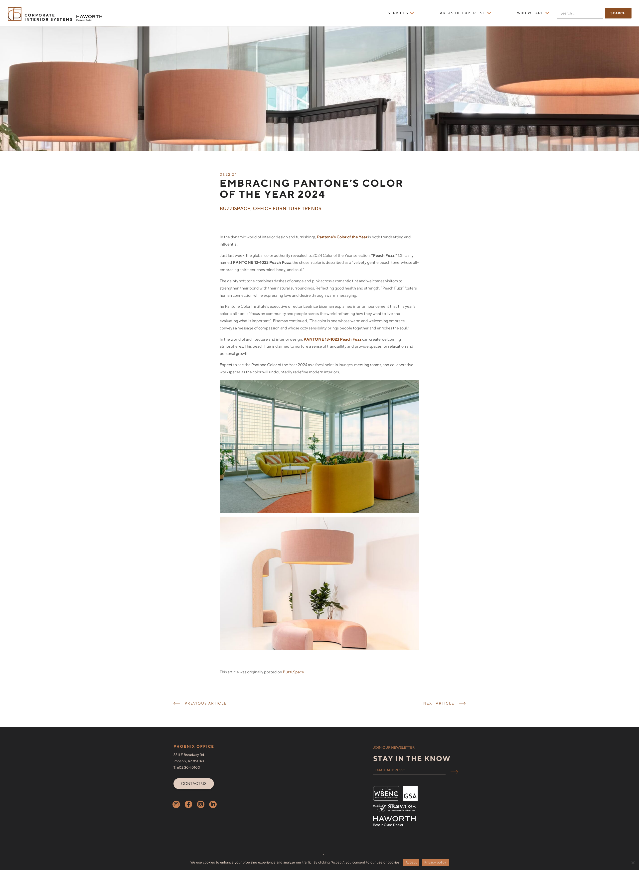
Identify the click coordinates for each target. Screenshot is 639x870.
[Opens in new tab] (176, 804)
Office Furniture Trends (287, 208)
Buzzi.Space (293, 672)
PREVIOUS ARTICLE (206, 703)
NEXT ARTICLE (438, 703)
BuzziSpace (235, 208)
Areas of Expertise (462, 13)
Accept (411, 862)
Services (398, 13)
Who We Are (530, 13)
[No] (632, 862)
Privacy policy (435, 862)
